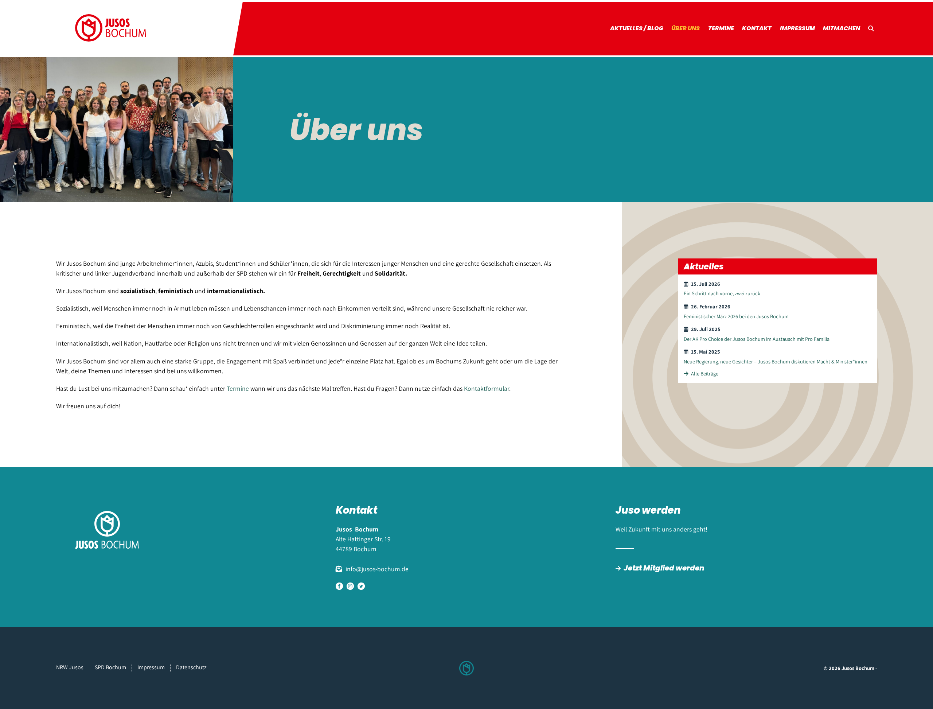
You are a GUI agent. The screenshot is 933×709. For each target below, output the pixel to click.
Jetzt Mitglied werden (664, 568)
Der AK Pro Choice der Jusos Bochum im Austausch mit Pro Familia (756, 338)
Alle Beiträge (704, 373)
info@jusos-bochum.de (377, 569)
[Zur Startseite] (110, 28)
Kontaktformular (486, 388)
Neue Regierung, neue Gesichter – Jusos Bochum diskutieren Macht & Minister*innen (775, 361)
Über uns (685, 28)
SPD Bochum (110, 667)
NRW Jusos (69, 667)
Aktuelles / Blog (636, 28)
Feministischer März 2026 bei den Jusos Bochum (736, 316)
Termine (721, 28)
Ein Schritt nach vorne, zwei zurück (722, 293)
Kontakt (757, 28)
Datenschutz (191, 667)
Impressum (797, 28)
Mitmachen (841, 28)
